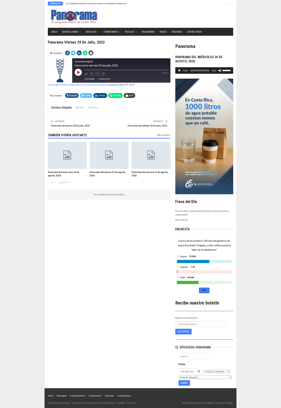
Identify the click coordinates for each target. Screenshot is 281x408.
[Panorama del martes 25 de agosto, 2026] (109, 155)
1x (97, 74)
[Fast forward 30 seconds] (104, 74)
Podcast (130, 32)
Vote (204, 290)
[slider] (227, 70)
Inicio (54, 32)
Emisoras (177, 32)
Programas (148, 32)
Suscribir (89, 79)
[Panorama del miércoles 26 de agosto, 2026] (67, 155)
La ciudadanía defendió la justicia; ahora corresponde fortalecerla (96, 3)
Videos (163, 32)
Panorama (62, 395)
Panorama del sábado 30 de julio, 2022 (147, 125)
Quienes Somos (70, 32)
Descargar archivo (58, 84)
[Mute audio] (86, 73)
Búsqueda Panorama (195, 347)
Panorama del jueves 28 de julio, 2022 (70, 125)
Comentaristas (77, 395)
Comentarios (111, 32)
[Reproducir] (179, 70)
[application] (204, 70)
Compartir (104, 79)
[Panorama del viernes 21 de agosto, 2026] (151, 155)
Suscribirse (183, 331)
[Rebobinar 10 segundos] (91, 74)
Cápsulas (90, 32)
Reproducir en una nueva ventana (88, 84)
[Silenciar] (219, 70)
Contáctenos (194, 32)
